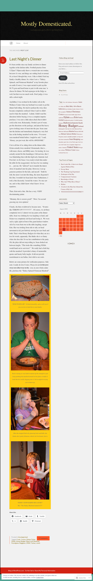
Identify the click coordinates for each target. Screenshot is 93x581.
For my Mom (65, 169)
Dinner (28, 539)
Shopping (76, 139)
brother (74, 109)
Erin (76, 117)
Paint (78, 134)
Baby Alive (73, 106)
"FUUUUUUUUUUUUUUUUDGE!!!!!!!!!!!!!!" (74, 192)
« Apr (60, 236)
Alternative (75, 102)
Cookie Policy (40, 577)
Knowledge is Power (67, 179)
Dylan (33, 539)
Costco (23, 539)
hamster (75, 123)
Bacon (79, 106)
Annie (80, 102)
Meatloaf (36, 541)
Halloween (67, 122)
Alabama (70, 102)
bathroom (62, 109)
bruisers (78, 109)
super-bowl (78, 142)
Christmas (76, 111)
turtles (60, 147)
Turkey (33, 543)
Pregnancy (61, 136)
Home (18, 43)
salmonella (66, 139)
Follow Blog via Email (66, 58)
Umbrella (64, 147)
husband (80, 126)
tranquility (71, 144)
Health (80, 123)
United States (73, 147)
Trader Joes (66, 144)
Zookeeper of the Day (67, 174)
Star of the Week (71, 142)
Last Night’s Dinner (25, 59)
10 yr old (65, 102)
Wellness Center (70, 150)
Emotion (72, 117)
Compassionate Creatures (68, 177)
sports (65, 142)
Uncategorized (23, 537)
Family (80, 117)
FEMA (13, 541)
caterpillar (63, 112)
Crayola (66, 114)
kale (69, 129)
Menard (77, 131)
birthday (70, 109)
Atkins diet (63, 106)
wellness (63, 150)
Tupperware (78, 144)
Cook (18, 539)
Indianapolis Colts (63, 129)
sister (82, 139)
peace (81, 134)
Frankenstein (67, 120)
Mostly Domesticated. (46, 23)
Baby (67, 106)
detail (69, 114)
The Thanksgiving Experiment (70, 172)
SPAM (28, 543)
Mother (74, 134)
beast (66, 109)
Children (69, 112)
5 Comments (43, 538)
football (61, 120)
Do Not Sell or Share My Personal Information (40, 571)
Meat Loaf (29, 541)
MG (80, 131)
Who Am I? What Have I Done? (70, 182)
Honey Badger (20, 541)
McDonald (66, 131)
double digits (74, 114)
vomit (38, 543)
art (59, 106)
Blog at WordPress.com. (16, 571)
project (65, 136)
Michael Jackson (66, 134)
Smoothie (61, 142)
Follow (63, 78)
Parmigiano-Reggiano (18, 543)
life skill (72, 129)
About (25, 43)
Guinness (61, 123)
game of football (74, 120)
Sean (71, 139)
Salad (62, 139)
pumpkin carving (76, 136)
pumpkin (70, 136)
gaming (80, 120)
